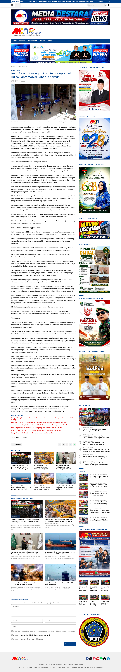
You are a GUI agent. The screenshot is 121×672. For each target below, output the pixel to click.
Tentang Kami (23, 667)
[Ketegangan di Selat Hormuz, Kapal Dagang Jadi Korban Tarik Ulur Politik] (21, 478)
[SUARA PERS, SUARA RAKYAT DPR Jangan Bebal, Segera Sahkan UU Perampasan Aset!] (105, 582)
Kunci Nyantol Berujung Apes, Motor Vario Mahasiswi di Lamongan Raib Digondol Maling (95, 457)
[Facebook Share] (59, 444)
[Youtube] (97, 658)
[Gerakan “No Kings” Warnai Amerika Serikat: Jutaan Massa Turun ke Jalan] (44, 478)
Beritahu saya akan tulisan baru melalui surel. (28, 639)
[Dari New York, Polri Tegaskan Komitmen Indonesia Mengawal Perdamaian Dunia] (44, 458)
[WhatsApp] (101, 658)
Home (18, 5)
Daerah (42, 41)
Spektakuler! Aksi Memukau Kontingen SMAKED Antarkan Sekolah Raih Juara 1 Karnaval (96, 450)
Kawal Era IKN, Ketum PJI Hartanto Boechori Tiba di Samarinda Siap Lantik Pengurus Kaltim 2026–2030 (99, 520)
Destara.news (43, 665)
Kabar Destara (68, 665)
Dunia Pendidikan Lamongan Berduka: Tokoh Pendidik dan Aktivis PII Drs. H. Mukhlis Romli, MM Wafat (100, 511)
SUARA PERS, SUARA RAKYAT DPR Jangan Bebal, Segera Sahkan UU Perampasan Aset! (94, 443)
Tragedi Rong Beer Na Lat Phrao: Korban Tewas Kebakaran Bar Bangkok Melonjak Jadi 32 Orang (42, 419)
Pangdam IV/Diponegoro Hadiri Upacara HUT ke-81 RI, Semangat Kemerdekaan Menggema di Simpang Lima (99, 485)
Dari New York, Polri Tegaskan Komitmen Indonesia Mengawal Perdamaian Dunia (39, 422)
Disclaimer (65, 667)
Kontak (52, 667)
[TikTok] (104, 658)
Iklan (31, 667)
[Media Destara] (26, 32)
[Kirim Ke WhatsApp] (74, 444)
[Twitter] (90, 658)
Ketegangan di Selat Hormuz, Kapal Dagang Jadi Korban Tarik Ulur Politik (36, 428)
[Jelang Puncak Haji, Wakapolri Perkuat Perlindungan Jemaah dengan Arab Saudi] (66, 458)
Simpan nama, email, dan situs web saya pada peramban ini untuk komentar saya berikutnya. (44, 631)
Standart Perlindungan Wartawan (82, 667)
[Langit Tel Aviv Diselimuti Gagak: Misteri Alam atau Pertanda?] (66, 478)
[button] (105, 4)
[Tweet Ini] (63, 444)
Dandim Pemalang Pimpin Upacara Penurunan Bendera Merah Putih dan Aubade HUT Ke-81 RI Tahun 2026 (99, 494)
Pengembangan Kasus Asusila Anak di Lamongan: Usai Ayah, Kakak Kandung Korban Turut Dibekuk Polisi (96, 463)
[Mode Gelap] (109, 5)
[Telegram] (108, 658)
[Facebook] (87, 658)
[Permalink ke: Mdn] (12, 81)
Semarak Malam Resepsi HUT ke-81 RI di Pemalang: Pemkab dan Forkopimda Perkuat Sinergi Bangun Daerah (98, 502)
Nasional (22, 41)
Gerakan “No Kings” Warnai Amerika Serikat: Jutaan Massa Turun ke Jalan (36, 430)
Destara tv (79, 665)
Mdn (16, 80)
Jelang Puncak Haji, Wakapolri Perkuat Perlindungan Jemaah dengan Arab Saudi (39, 425)
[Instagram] (94, 658)
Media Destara (55, 665)
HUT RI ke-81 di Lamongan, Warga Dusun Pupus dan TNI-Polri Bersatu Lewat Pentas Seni (95, 430)
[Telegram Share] (70, 444)
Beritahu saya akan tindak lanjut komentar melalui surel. (31, 635)
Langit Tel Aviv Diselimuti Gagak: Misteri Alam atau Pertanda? (32, 433)
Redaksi (58, 667)
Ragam (49, 41)
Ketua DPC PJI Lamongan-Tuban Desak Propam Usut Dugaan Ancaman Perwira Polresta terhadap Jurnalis (96, 437)
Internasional (32, 41)
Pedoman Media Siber (41, 667)
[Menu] (12, 5)
